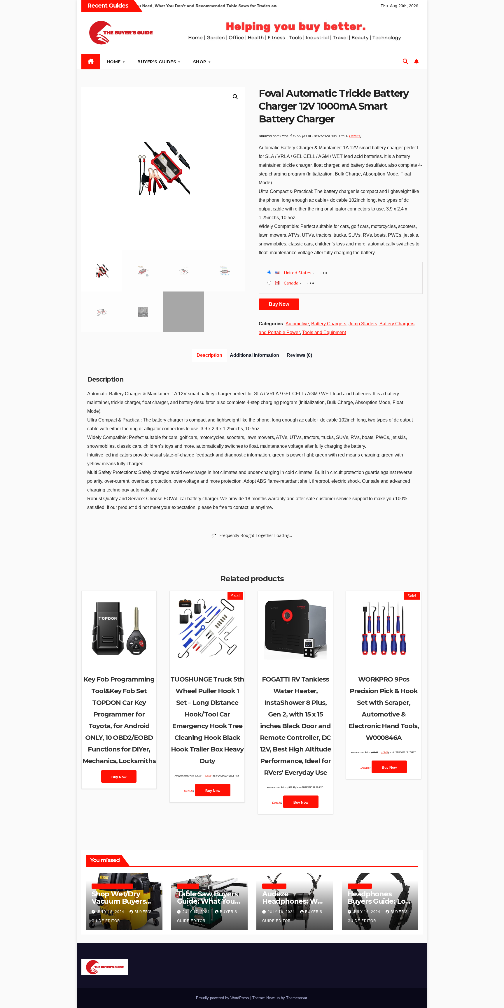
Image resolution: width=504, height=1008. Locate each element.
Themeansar (296, 998)
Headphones (274, 886)
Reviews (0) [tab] (299, 355)
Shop (200, 61)
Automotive (297, 323)
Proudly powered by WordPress (223, 998)
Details (354, 136)
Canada (291, 283)
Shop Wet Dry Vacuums (112, 886)
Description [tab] (209, 355)
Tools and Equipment (324, 332)
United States (298, 272)
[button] (405, 61)
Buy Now (279, 304)
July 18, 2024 (111, 912)
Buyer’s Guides (157, 61)
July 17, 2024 (197, 912)
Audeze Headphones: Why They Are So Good (294, 901)
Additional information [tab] (254, 355)
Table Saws (188, 886)
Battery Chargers (328, 323)
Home (114, 61)
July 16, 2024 (282, 912)
